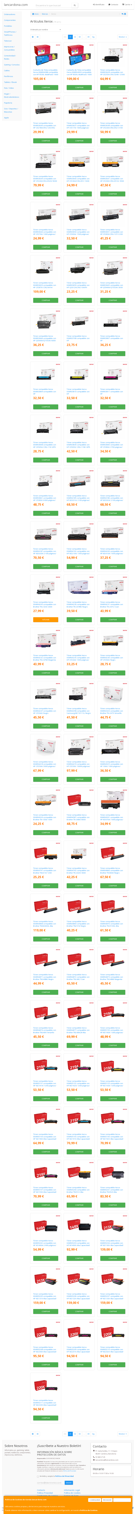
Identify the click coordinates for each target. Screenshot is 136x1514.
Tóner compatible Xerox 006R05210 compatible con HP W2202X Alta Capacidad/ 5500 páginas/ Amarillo (112, 1350)
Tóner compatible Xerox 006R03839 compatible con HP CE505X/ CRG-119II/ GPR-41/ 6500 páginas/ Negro (78, 446)
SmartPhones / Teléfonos (10, 33)
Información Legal (72, 1490)
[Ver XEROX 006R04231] (112, 587)
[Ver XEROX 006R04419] (79, 747)
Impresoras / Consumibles (9, 48)
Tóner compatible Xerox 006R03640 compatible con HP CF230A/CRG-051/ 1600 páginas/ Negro (78, 179)
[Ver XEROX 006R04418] (46, 747)
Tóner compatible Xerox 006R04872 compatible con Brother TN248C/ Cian (78, 976)
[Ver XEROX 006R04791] (46, 853)
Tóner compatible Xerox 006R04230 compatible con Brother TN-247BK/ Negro (78, 604)
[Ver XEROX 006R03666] (46, 321)
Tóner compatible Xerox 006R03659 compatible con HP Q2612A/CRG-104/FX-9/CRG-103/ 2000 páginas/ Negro (78, 287)
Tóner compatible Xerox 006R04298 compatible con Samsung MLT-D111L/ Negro (79, 710)
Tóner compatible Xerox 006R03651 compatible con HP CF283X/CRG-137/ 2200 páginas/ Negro (111, 233)
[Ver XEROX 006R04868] (46, 906)
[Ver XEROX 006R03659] (79, 268)
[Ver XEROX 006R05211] (46, 1385)
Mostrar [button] (122, 37)
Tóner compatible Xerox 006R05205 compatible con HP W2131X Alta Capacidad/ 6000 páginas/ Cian (44, 1297)
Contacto (114, 4)
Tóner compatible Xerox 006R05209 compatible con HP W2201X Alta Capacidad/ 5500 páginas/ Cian (78, 1350)
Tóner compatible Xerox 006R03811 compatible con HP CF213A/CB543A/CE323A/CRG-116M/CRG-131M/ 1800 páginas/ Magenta (113, 395)
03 (80, 37)
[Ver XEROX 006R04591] (112, 800)
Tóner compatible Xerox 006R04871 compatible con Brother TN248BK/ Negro (44, 976)
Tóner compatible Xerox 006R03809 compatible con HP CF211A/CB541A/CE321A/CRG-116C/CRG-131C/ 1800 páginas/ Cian (46, 395)
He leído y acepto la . (57, 1476)
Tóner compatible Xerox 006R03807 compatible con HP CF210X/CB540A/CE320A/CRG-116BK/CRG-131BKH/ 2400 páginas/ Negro (113, 342)
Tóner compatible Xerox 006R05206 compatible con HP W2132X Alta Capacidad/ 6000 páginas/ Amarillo (78, 1297)
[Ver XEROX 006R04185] (79, 481)
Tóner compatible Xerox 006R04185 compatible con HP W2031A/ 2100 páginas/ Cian (78, 499)
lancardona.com (16, 4)
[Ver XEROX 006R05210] (112, 1332)
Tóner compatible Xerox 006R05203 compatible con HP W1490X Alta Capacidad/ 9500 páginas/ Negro (78, 1244)
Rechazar (107, 1500)
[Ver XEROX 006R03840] (112, 427)
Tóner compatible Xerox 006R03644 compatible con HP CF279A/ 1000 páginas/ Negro (44, 233)
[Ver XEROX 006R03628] (112, 55)
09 (88, 37)
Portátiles (8, 26)
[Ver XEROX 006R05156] (112, 1119)
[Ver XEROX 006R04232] (46, 640)
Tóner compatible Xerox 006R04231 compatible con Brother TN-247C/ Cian (111, 604)
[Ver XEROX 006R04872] (79, 960)
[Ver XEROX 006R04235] (79, 640)
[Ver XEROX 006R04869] (79, 906)
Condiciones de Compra (47, 1495)
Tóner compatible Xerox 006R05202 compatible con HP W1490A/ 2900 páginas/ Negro (44, 1244)
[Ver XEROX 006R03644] (46, 214)
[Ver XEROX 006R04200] (112, 534)
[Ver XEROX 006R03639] (46, 161)
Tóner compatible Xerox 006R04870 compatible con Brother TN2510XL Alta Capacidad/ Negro (111, 925)
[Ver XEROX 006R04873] (112, 960)
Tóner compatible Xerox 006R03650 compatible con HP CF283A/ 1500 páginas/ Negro (78, 233)
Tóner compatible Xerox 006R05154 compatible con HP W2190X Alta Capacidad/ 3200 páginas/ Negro (44, 1137)
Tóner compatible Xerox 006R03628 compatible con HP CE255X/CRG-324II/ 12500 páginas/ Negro (112, 73)
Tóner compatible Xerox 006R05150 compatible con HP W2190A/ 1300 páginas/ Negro (111, 1031)
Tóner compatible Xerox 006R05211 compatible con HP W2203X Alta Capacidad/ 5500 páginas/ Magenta (44, 1403)
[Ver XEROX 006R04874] (46, 1013)
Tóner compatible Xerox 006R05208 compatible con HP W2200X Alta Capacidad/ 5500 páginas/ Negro (44, 1350)
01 (70, 37)
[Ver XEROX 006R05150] (112, 1013)
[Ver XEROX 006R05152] (79, 1066)
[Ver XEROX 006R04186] (112, 481)
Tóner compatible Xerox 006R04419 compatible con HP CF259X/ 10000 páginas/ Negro (78, 765)
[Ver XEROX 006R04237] (46, 693)
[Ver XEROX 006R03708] (79, 321)
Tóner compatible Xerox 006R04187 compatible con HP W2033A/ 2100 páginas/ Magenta (44, 552)
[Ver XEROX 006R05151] (46, 1066)
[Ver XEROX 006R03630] (46, 108)
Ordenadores (9, 14)
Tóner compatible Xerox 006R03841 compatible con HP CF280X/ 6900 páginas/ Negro (44, 499)
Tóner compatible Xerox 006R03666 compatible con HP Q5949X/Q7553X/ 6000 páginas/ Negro (44, 339)
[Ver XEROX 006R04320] (112, 693)
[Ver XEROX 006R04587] (79, 800)
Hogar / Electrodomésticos (11, 95)
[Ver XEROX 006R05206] (79, 1279)
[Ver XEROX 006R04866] (112, 853)
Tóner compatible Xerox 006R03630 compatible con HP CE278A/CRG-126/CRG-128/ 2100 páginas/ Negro (44, 126)
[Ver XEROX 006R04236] (112, 640)
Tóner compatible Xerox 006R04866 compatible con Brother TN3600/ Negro (111, 870)
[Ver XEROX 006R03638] (112, 108)
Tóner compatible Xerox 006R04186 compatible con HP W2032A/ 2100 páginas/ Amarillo (111, 499)
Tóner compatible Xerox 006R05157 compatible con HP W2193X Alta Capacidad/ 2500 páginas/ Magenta (44, 1191)
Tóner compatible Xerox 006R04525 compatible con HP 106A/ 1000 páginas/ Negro (111, 765)
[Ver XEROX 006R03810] (79, 374)
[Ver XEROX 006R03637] (79, 108)
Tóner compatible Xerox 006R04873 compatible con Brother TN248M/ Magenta (111, 976)
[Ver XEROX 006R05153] (112, 1066)
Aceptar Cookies (122, 1500)
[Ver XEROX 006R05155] (79, 1119)
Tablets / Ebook (10, 82)
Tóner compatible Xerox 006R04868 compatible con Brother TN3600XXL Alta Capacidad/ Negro (44, 925)
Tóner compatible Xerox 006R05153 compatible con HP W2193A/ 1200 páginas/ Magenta (111, 1084)
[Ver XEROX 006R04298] (79, 693)
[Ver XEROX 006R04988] (46, 55)
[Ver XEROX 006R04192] (79, 534)
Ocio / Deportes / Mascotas (11, 110)
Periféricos (8, 76)
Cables (7, 70)
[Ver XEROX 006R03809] (46, 374)
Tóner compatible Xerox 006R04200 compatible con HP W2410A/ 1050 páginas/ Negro (111, 552)
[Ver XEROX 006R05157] (46, 1172)
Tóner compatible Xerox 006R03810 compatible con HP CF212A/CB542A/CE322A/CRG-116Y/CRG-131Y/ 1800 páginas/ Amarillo (79, 395)
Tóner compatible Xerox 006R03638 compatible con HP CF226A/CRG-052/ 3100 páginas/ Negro (111, 126)
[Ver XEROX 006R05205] (46, 1279)
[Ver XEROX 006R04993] (79, 55)
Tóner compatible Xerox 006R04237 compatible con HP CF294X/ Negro (44, 710)
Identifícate (99, 4)
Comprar (46, 87)
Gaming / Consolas (12, 64)
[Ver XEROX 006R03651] (112, 214)
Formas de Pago (71, 1495)
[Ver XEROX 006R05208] (46, 1332)
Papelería (8, 103)
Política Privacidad (45, 1493)
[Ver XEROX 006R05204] (112, 1226)
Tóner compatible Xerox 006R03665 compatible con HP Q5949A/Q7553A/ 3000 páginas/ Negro (111, 286)
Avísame (45, 619)
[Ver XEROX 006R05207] (112, 1279)
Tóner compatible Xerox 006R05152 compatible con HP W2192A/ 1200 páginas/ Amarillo (78, 1084)
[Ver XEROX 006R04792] (79, 853)
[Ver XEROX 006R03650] (79, 214)
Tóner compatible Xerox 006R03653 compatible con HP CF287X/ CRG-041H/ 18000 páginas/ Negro (44, 286)
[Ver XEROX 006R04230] (79, 587)
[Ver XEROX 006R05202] (46, 1226)
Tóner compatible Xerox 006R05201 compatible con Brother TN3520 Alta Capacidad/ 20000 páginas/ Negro (112, 1192)
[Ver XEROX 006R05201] (112, 1172)
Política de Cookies (88, 1510)
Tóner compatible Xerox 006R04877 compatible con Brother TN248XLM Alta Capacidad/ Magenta (78, 1031)
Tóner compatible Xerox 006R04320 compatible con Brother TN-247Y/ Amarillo (111, 710)
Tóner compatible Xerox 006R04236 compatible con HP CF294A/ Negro (111, 657)
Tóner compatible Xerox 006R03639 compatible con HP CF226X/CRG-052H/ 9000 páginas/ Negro (45, 179)
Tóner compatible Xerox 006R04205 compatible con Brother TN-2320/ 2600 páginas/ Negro (44, 605)
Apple (6, 117)
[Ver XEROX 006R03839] (79, 427)
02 (75, 37)
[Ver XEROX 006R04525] (112, 747)
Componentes (10, 20)
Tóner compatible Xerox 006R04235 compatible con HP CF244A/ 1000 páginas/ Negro (78, 658)
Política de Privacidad (69, 1471)
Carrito (127, 4)
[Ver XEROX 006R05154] (46, 1119)
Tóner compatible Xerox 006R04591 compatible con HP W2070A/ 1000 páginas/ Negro (111, 818)
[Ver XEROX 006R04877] (79, 1013)
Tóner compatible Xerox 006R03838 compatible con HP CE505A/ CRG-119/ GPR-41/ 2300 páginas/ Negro (44, 446)
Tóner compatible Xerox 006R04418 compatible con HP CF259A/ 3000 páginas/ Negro (44, 765)
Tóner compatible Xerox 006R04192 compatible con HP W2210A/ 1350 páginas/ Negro (78, 552)
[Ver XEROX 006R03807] (112, 321)
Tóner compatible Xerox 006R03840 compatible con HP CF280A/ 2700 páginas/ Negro (111, 446)
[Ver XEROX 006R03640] (79, 161)
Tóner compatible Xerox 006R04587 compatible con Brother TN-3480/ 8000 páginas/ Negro (78, 818)
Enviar (69, 1483)
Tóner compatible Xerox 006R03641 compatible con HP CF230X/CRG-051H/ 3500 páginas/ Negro (112, 179)
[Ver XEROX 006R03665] (112, 268)
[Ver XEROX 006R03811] (112, 374)
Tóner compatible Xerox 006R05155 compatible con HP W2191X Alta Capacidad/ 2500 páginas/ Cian (78, 1137)
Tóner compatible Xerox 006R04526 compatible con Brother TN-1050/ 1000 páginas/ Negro (44, 818)
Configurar (95, 1500)
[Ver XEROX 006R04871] (46, 960)
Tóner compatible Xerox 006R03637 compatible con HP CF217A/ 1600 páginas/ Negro (78, 126)
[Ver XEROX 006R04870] (112, 906)
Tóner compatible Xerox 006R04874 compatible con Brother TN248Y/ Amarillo (44, 1030)
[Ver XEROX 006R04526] (46, 800)
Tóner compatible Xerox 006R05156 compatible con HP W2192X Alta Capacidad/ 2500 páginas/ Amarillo (112, 1137)
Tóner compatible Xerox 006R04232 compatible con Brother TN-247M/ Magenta (44, 657)
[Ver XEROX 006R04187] (46, 534)
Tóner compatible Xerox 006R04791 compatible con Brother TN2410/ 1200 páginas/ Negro (44, 871)
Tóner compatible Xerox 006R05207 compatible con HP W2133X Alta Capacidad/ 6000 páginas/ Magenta (112, 1297)
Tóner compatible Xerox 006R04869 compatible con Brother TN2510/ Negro (78, 923)
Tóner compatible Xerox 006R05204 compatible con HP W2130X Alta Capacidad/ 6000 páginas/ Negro (112, 1244)
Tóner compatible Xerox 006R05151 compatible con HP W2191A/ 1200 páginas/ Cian (44, 1084)
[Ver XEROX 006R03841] (46, 481)
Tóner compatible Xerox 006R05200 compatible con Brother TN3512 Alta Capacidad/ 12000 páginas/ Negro (78, 1192)
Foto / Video (9, 88)
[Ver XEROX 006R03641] (112, 161)
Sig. (93, 37)
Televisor (8, 41)
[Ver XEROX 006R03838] (46, 427)
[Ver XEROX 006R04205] (46, 587)
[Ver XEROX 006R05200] (79, 1172)
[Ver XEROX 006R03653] (46, 268)
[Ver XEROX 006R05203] (79, 1226)
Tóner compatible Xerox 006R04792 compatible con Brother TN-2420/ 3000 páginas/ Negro (78, 871)
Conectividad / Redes (10, 57)
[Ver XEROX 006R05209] (79, 1332)
